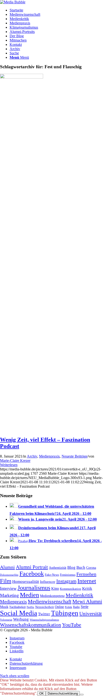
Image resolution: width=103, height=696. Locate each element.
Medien (29, 594)
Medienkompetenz (52, 596)
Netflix (30, 607)
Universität (90, 614)
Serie (84, 607)
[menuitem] (56, 10)
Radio (76, 607)
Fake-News (52, 574)
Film (5, 581)
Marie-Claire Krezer (15, 461)
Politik (68, 607)
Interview (8, 588)
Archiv (32, 456)
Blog (71, 567)
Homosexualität (25, 581)
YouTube (71, 625)
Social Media (18, 613)
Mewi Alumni (87, 601)
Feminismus (67, 574)
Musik (4, 607)
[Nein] (82, 694)
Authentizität (57, 567)
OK (41, 693)
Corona (91, 567)
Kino (55, 588)
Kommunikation (70, 589)
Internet (86, 580)
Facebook (31, 573)
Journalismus (33, 587)
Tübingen (64, 613)
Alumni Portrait (32, 567)
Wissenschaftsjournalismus (44, 619)
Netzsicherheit (44, 607)
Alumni (7, 567)
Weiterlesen (8, 465)
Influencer (47, 582)
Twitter (44, 614)
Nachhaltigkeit (17, 607)
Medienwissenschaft (49, 601)
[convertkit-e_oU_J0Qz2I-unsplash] (21, 77)
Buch (80, 567)
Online (59, 607)
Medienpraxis (49, 456)
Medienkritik (79, 595)
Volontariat (6, 619)
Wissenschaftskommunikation (30, 624)
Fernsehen (86, 574)
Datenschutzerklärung (63, 693)
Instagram (66, 581)
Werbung (21, 619)
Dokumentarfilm (9, 574)
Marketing (9, 595)
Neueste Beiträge (74, 456)
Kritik (87, 588)
